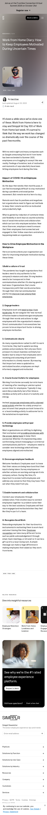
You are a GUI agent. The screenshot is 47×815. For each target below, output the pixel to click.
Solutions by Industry (10, 766)
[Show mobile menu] (42, 18)
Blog (13, 33)
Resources (6, 33)
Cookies (25, 800)
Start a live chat (32, 703)
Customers (6, 786)
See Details (35, 809)
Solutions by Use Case (11, 760)
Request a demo (12, 688)
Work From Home (9, 90)
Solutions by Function (11, 753)
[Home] (3, 18)
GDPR (12, 800)
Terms (17, 800)
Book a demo (32, 18)
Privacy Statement (10, 812)
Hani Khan (15, 99)
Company (6, 779)
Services (5, 792)
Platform (6, 747)
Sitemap (32, 800)
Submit (42, 733)
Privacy (5, 800)
